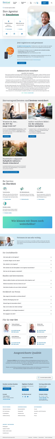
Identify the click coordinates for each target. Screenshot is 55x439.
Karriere (35, 413)
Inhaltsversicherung (21, 415)
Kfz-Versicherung (6, 411)
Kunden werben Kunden (7, 430)
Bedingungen (5, 426)
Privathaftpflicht (6, 413)
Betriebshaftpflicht (21, 409)
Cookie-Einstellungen (48, 437)
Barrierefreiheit (41, 437)
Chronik (35, 409)
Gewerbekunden (22, 406)
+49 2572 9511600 (16, 330)
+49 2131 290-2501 (42, 397)
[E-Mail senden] (6, 33)
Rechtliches (35, 437)
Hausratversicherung (6, 409)
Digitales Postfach (6, 428)
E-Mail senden (16, 332)
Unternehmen (38, 406)
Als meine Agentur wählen (9, 7)
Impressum (30, 437)
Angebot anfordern (8, 424)
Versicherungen (15, 3)
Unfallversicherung (6, 415)
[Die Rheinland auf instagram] (25, 397)
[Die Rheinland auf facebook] (23, 397)
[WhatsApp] (22, 33)
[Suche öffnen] (51, 3)
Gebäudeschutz (21, 413)
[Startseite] (6, 3)
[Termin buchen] (14, 33)
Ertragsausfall (20, 411)
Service (31, 3)
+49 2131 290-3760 (42, 399)
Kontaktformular (6, 433)
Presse (35, 415)
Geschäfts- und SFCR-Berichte (40, 411)
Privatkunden (6, 406)
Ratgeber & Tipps (23, 3)
